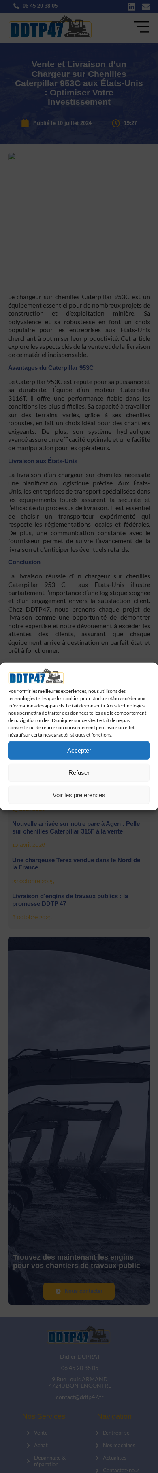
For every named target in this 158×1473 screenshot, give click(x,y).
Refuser (79, 772)
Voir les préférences (79, 794)
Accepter (79, 750)
